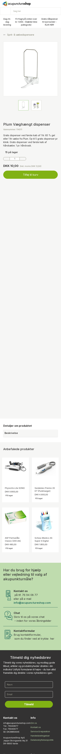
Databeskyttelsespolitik (42, 740)
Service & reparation (40, 731)
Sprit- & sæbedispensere (20, 34)
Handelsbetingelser (40, 735)
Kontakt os (36, 727)
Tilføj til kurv (30, 174)
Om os (34, 723)
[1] (6, 158)
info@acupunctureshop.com (32, 602)
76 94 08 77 (30, 595)
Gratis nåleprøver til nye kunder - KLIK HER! (49, 22)
